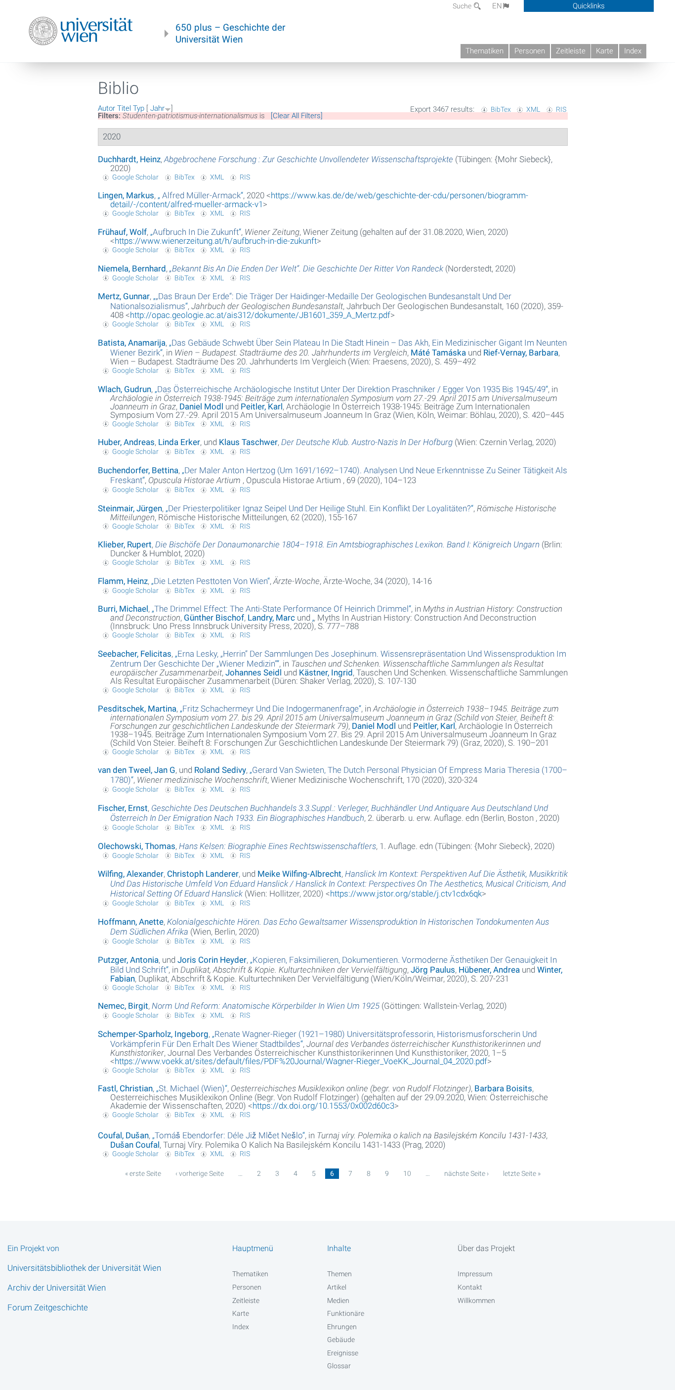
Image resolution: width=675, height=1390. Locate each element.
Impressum (475, 1274)
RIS (561, 109)
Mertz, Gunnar (124, 296)
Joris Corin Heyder (212, 960)
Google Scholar (135, 177)
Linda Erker (179, 442)
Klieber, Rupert (125, 544)
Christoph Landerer (203, 874)
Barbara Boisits (503, 1088)
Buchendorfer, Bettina (138, 470)
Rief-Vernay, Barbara (520, 353)
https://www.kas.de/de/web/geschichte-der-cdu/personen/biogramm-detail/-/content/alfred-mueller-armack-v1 (319, 199)
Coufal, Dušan (123, 1135)
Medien (338, 1300)
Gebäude (341, 1340)
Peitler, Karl (262, 406)
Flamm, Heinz (123, 581)
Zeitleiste (571, 50)
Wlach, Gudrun (124, 389)
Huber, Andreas (126, 442)
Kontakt (470, 1287)
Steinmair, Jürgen (130, 508)
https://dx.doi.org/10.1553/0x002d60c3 (323, 1106)
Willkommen (476, 1300)
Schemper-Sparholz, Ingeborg (153, 1034)
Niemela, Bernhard (132, 268)
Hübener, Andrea (489, 970)
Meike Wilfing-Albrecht (299, 874)
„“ (200, 195)
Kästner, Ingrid (326, 672)
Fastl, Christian (125, 1088)
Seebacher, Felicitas (134, 654)
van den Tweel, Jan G (136, 770)
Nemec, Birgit (123, 1006)
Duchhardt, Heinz (129, 159)
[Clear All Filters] (297, 115)
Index (632, 50)
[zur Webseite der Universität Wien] (81, 31)
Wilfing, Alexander (131, 874)
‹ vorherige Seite (199, 1173)
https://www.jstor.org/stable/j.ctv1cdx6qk (406, 893)
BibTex (501, 109)
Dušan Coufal (135, 1145)
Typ (138, 108)
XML (533, 109)
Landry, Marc (271, 618)
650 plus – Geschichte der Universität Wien (230, 33)
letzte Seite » (522, 1173)
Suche (463, 6)
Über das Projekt (486, 1248)
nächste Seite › (466, 1173)
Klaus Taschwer (248, 442)
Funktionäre (345, 1313)
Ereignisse (342, 1353)
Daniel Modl (201, 406)
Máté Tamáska (438, 353)
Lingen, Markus (126, 195)
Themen (339, 1274)
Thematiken (484, 50)
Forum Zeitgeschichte (47, 1307)
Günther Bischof (214, 618)
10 (407, 1173)
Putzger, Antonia (128, 960)
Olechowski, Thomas (136, 846)
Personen (529, 50)
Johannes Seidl (253, 672)
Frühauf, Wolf (122, 232)
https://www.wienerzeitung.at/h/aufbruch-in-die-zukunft (216, 241)
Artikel (336, 1287)
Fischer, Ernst (123, 808)
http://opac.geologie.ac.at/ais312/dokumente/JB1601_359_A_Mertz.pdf (260, 315)
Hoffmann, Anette (131, 922)
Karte (604, 50)
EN (497, 5)
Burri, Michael (123, 609)
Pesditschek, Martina (137, 709)
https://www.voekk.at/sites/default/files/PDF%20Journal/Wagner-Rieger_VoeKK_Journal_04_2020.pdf (301, 1061)
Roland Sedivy (220, 770)
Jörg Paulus (433, 970)
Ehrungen (342, 1327)
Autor (106, 108)
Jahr (157, 108)
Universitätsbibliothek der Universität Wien (84, 1268)
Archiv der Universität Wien (56, 1288)
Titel (124, 108)
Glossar (339, 1366)
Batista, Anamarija (132, 343)
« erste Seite (143, 1173)
